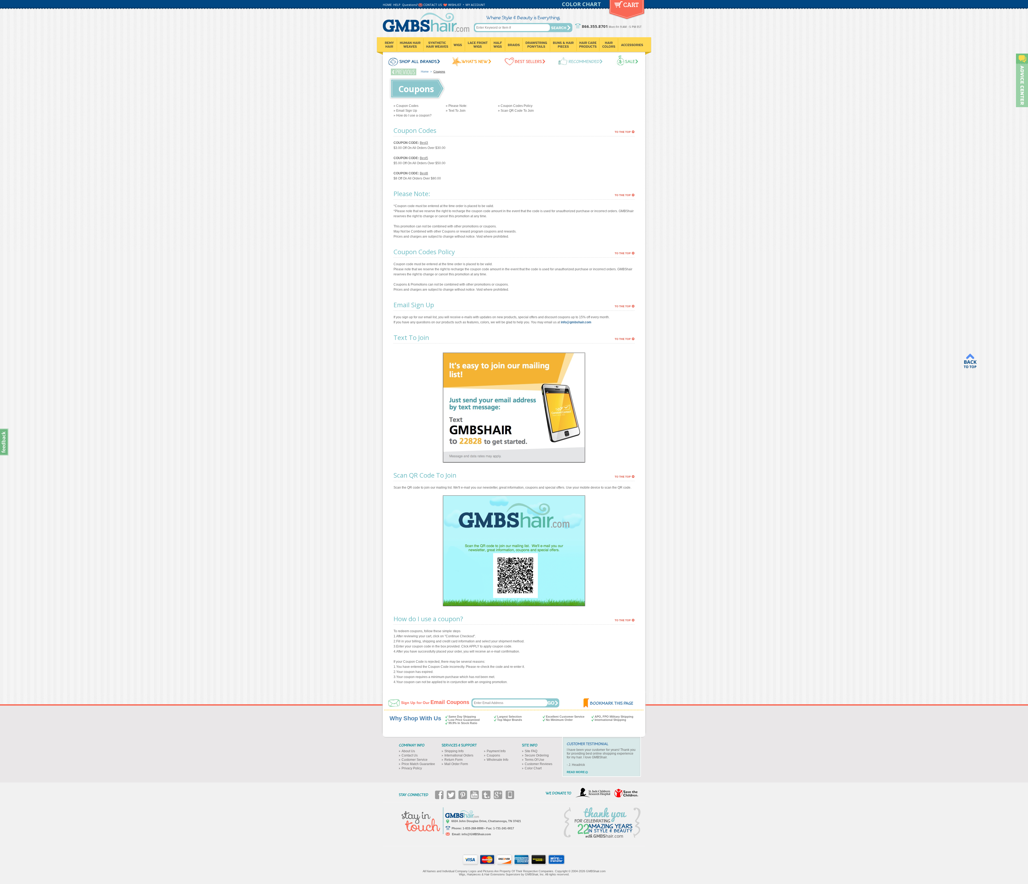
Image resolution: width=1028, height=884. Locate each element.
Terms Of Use (534, 760)
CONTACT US (432, 5)
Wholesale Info (497, 760)
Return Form (453, 760)
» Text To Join (456, 111)
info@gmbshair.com (576, 322)
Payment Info (496, 751)
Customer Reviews (538, 764)
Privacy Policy (412, 768)
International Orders (458, 755)
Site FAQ (531, 751)
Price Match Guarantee (418, 764)
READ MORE (576, 772)
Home (425, 71)
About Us (408, 751)
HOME (387, 5)
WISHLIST (454, 5)
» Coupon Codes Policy (515, 106)
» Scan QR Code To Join (516, 111)
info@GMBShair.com (476, 834)
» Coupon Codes (406, 106)
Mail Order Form (456, 764)
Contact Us (410, 755)
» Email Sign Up (405, 111)
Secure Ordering (537, 755)
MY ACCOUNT (475, 5)
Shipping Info (454, 751)
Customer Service (415, 760)
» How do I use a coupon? (413, 115)
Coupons (493, 755)
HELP (396, 5)
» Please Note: (456, 106)
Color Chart (533, 768)
